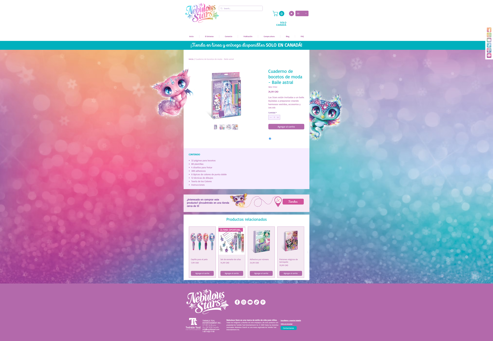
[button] (279, 13)
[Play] (291, 13)
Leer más (271, 107)
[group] (246, 252)
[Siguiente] (307, 252)
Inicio (191, 59)
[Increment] (278, 117)
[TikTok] (489, 45)
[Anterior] (185, 252)
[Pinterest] (489, 50)
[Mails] (489, 55)
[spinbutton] (274, 117)
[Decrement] (270, 117)
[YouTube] (489, 40)
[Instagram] (489, 35)
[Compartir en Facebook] (270, 138)
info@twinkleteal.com (210, 329)
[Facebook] (489, 30)
